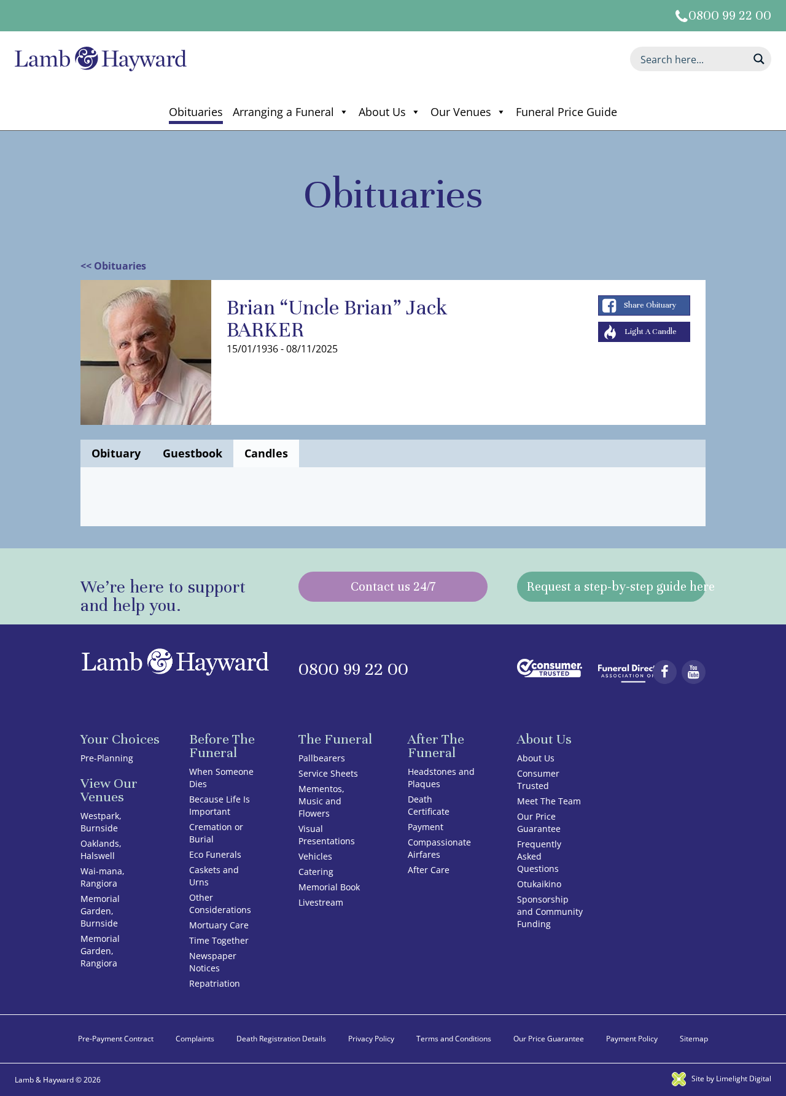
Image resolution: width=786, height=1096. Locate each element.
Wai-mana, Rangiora (102, 877)
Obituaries (196, 111)
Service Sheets (328, 773)
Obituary (116, 453)
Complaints (195, 1038)
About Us (382, 111)
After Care (428, 870)
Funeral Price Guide (566, 111)
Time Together (219, 940)
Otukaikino (539, 884)
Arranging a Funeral (283, 111)
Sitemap (694, 1038)
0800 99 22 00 (729, 15)
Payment (425, 827)
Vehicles (315, 856)
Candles (266, 453)
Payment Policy (632, 1038)
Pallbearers (321, 758)
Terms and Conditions (453, 1038)
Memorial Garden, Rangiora (100, 951)
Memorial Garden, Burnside (100, 911)
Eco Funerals (215, 854)
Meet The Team (549, 801)
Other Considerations (220, 903)
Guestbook (192, 453)
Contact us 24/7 (393, 586)
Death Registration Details (281, 1038)
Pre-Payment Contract (116, 1038)
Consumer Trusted (538, 779)
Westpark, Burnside (101, 822)
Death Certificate (428, 805)
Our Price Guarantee (539, 822)
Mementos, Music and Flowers (321, 801)
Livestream (320, 902)
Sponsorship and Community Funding (550, 911)
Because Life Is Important (219, 805)
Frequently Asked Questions (539, 856)
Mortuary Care (219, 925)
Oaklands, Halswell (101, 849)
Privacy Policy (371, 1038)
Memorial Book (329, 887)
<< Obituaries (113, 266)
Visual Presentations (326, 835)
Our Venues (460, 111)
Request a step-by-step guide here (616, 586)
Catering (315, 871)
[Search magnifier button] (759, 59)
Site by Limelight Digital (730, 1078)
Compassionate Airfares (439, 848)
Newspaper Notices (212, 962)
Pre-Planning (106, 758)
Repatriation (214, 983)
